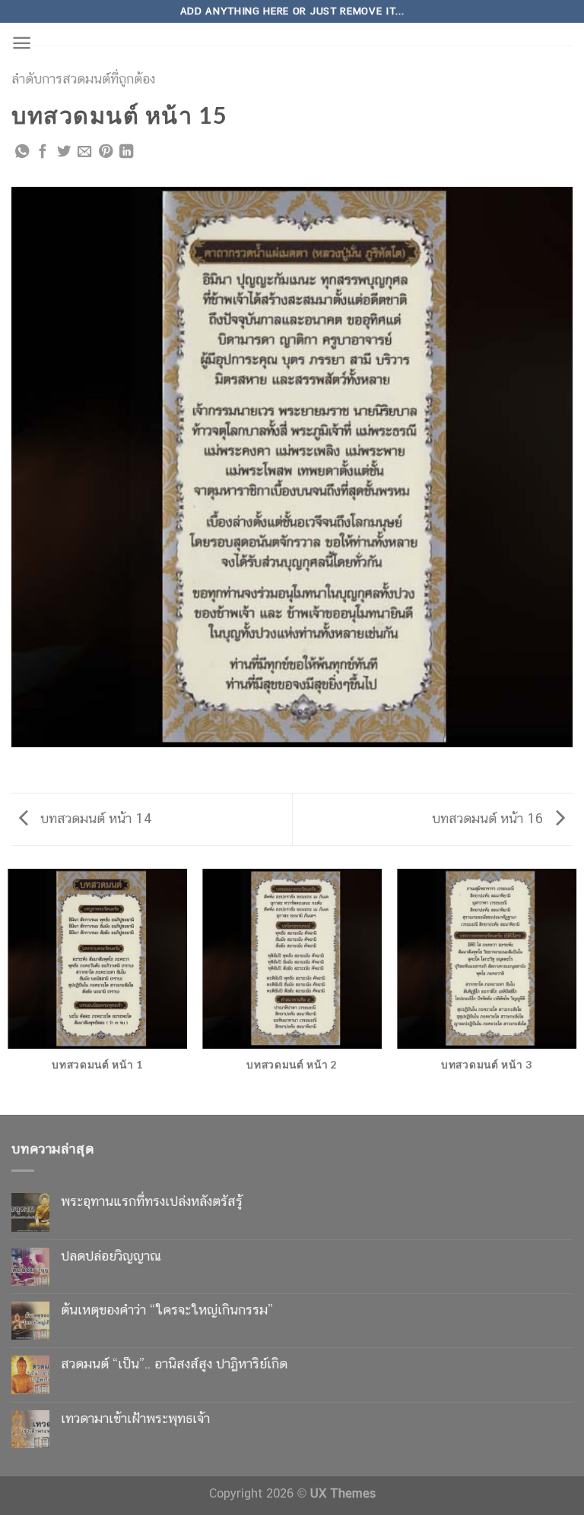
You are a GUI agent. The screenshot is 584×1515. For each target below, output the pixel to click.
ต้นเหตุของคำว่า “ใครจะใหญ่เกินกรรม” (167, 1310)
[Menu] (21, 43)
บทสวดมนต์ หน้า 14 (94, 818)
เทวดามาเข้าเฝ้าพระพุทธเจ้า (135, 1418)
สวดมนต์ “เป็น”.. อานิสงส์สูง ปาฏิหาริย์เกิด (174, 1363)
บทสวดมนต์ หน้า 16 (489, 818)
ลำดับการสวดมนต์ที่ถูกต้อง (83, 79)
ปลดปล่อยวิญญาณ (111, 1256)
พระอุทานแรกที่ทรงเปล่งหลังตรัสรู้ (152, 1201)
